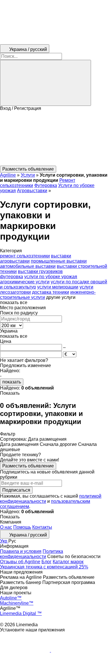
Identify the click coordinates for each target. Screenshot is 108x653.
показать (11, 381)
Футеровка (45, 185)
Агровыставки (32, 190)
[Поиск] (45, 83)
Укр (4, 541)
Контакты (42, 527)
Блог (46, 561)
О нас (6, 527)
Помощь (22, 527)
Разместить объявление (28, 465)
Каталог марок (68, 561)
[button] (54, 138)
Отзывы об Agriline (20, 561)
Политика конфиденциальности (31, 554)
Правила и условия (20, 551)
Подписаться (16, 490)
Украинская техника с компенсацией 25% (44, 566)
